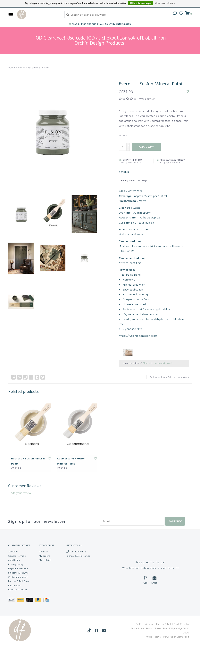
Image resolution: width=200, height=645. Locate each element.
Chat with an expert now (157, 363)
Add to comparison (178, 376)
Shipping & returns (18, 572)
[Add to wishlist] (187, 91)
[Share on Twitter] (42, 377)
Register (43, 551)
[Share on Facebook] (13, 377)
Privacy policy (15, 564)
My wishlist (45, 559)
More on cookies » (165, 3)
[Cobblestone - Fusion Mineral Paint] (77, 427)
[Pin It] (25, 377)
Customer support (18, 577)
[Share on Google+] (19, 377)
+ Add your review (19, 492)
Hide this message (140, 3)
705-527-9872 (77, 551)
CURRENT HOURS (17, 589)
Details (124, 171)
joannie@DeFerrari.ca (78, 555)
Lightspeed (183, 636)
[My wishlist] (181, 13)
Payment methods (18, 568)
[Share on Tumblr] (37, 377)
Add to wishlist (158, 376)
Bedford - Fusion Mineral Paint (28, 461)
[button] (175, 13)
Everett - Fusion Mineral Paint (33, 67)
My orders (44, 555)
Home (11, 67)
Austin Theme (153, 636)
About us (13, 551)
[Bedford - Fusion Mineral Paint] (31, 427)
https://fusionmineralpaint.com (138, 335)
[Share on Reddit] (31, 377)
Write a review (146, 98)
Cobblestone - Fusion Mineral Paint (71, 461)
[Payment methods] (12, 600)
